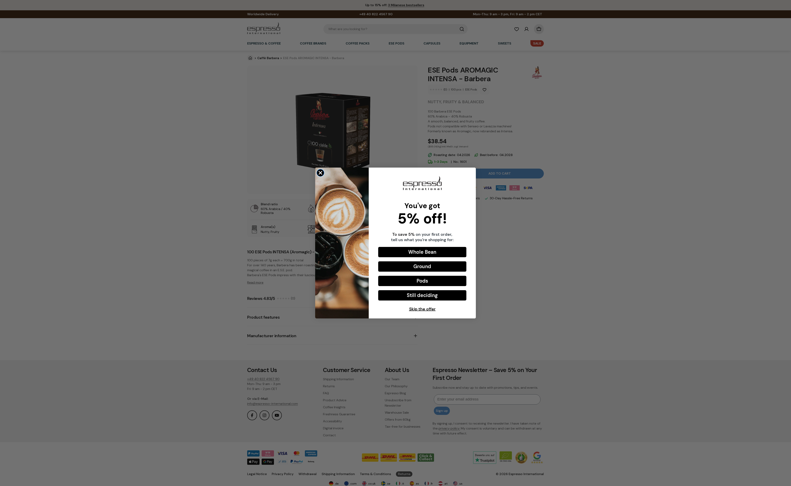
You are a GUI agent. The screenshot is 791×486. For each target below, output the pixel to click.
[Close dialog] (320, 172)
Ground (422, 266)
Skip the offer (422, 309)
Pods (422, 281)
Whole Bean (422, 252)
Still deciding (422, 295)
